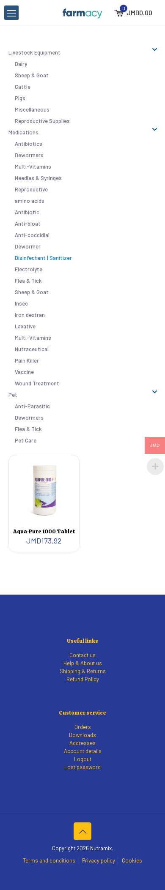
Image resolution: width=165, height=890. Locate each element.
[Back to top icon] (82, 831)
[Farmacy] (82, 12)
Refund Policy (82, 679)
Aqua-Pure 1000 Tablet (44, 531)
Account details (83, 751)
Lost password (82, 767)
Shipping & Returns (83, 671)
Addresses (82, 743)
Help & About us (82, 663)
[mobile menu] (11, 12)
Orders (82, 726)
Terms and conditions (49, 860)
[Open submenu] (154, 49)
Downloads (82, 735)
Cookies (132, 860)
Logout (82, 759)
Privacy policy (98, 860)
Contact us (82, 655)
